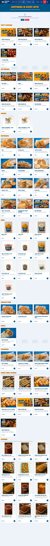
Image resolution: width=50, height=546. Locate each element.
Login (41, 1)
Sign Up (44, 2)
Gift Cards (33, 2)
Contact (38, 1)
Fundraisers (29, 1)
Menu (16, 1)
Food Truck (24, 2)
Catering (19, 1)
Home (13, 1)
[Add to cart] (14, 44)
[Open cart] (47, 2)
